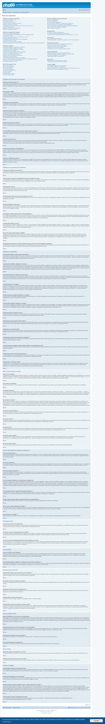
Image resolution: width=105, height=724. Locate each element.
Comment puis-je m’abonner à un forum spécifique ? (57, 55)
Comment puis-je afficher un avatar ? (10, 40)
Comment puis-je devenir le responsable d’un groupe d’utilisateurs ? (59, 24)
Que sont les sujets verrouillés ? (9, 73)
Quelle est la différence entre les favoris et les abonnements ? (58, 52)
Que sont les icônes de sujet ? (8, 74)
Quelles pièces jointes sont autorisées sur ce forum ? (57, 60)
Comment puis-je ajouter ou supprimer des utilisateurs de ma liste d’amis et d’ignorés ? (63, 39)
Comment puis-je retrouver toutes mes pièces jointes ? (57, 61)
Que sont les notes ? (7, 72)
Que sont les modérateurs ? (52, 21)
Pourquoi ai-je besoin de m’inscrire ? (9, 19)
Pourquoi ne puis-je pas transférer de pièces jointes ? (13, 55)
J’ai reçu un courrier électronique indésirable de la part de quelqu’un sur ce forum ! (62, 34)
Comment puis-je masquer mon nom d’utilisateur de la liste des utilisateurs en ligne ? (18, 34)
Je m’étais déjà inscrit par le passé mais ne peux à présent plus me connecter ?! (18, 25)
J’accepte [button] (96, 720)
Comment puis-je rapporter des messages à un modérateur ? (14, 57)
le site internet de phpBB (8, 208)
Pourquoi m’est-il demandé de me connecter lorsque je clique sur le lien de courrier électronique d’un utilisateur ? (24, 42)
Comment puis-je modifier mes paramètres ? (11, 33)
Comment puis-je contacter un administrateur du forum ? (57, 69)
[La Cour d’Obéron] (9, 5)
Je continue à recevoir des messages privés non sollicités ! (58, 33)
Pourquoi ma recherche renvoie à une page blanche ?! (57, 46)
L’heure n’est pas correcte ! (8, 35)
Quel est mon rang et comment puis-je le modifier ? (12, 41)
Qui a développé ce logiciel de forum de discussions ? (57, 65)
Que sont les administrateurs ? (53, 19)
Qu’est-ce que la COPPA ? (8, 21)
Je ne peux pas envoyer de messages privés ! (56, 32)
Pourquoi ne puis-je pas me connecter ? (10, 24)
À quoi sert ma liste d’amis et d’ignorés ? (54, 38)
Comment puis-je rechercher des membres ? (55, 47)
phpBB (43, 710)
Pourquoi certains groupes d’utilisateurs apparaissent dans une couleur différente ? (62, 25)
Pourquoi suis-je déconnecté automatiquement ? (12, 28)
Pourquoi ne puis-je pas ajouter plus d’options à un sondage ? (14, 51)
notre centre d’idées (76, 677)
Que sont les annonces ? (7, 71)
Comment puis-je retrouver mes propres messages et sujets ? (58, 48)
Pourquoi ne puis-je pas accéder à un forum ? (11, 54)
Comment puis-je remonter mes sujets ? (10, 61)
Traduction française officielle (45, 711)
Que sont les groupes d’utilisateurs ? (54, 22)
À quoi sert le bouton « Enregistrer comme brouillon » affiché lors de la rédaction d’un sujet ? (20, 58)
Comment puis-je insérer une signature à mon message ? (13, 49)
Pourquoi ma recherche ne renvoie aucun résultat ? (56, 45)
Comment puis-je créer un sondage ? (10, 50)
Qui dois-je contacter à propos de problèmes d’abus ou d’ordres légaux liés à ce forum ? (63, 68)
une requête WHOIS (37, 687)
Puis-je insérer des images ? (8, 68)
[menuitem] (4, 10)
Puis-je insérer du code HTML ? (9, 66)
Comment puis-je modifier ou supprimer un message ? (13, 48)
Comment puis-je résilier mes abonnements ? (55, 56)
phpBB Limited (36, 669)
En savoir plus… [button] (6, 721)
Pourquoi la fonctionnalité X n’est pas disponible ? (56, 66)
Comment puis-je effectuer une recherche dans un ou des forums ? (59, 43)
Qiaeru (52, 711)
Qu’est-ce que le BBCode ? (8, 65)
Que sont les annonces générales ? (9, 70)
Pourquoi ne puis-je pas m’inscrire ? (9, 22)
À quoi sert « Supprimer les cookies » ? (10, 29)
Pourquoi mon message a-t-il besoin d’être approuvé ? (13, 60)
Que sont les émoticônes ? (8, 67)
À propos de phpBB (48, 670)
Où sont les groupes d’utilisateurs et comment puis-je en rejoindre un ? (60, 23)
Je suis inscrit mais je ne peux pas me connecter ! (12, 23)
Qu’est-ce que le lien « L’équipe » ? (53, 28)
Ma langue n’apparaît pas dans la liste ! (10, 38)
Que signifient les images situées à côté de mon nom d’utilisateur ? (15, 39)
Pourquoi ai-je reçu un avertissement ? (10, 56)
